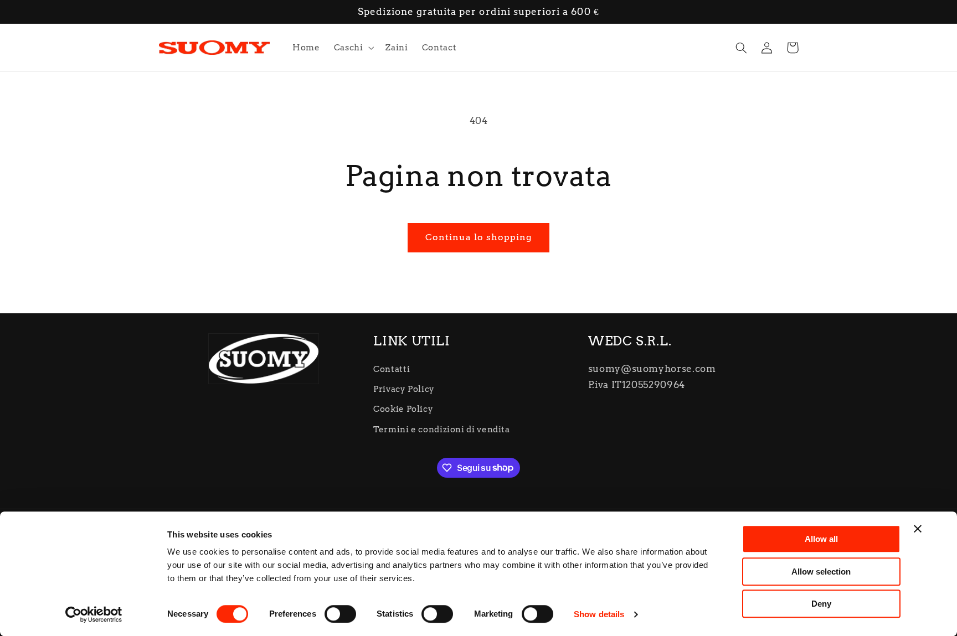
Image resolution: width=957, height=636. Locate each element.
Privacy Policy (404, 389)
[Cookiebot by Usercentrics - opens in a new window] (93, 614)
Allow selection (821, 571)
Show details (599, 614)
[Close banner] (918, 528)
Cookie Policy (403, 409)
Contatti (391, 369)
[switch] (340, 614)
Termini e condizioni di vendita (441, 430)
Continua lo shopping (478, 237)
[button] (353, 47)
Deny (821, 603)
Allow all (821, 539)
